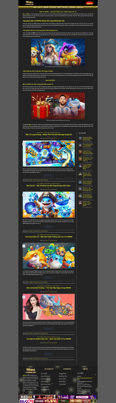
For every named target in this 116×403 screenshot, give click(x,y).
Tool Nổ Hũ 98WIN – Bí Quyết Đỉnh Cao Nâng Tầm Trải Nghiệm (87, 166)
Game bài (45, 7)
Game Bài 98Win (50, 80)
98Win (34, 7)
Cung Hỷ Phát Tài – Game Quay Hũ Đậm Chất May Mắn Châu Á (88, 152)
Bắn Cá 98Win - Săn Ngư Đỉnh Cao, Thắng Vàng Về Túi (48, 132)
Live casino (53, 7)
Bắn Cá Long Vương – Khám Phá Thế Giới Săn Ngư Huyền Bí (49, 135)
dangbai (55, 138)
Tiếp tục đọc (48, 175)
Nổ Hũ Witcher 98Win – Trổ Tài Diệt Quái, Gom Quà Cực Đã (88, 145)
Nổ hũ (59, 7)
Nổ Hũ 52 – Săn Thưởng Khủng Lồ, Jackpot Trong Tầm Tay (87, 174)
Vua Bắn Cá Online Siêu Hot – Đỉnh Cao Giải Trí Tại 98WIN (48, 339)
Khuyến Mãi (72, 7)
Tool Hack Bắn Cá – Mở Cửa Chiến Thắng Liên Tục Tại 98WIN (48, 237)
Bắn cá (40, 7)
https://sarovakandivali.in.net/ (84, 378)
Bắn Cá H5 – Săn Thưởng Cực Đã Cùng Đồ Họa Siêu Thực (49, 186)
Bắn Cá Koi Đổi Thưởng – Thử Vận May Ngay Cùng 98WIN (49, 288)
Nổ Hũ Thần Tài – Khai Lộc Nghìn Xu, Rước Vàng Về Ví (88, 159)
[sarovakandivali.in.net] (29, 3)
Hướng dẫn (80, 7)
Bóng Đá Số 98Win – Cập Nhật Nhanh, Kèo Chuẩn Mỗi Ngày (88, 139)
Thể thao (64, 7)
